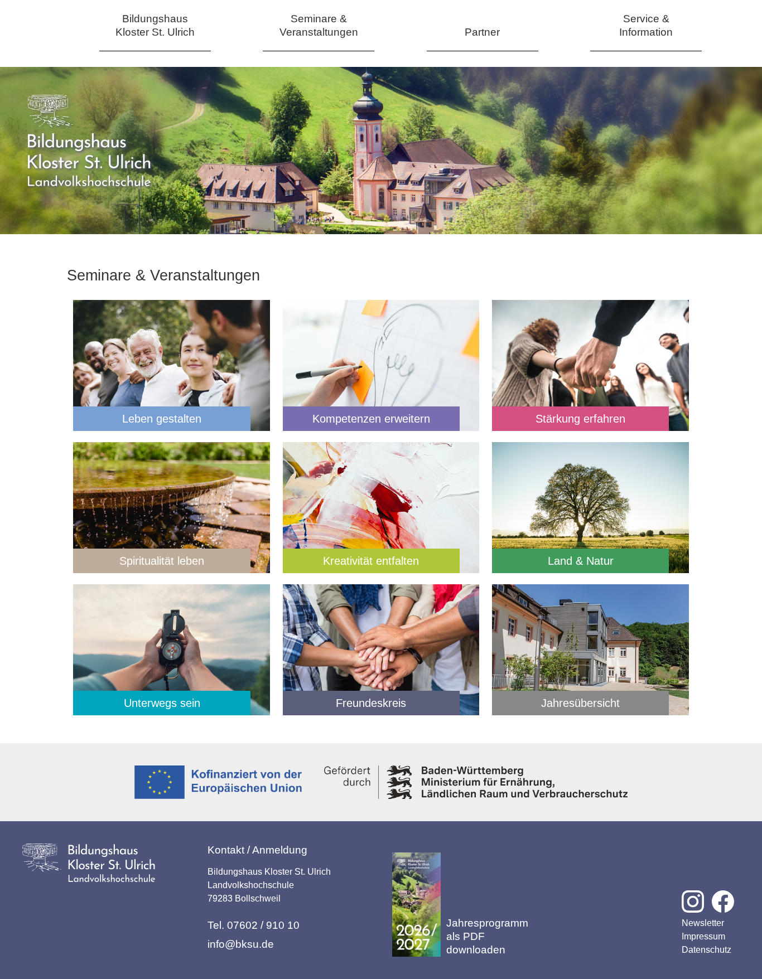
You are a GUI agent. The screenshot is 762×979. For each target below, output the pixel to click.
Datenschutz (706, 949)
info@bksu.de (241, 944)
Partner (482, 32)
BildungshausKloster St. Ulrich (155, 25)
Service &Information (646, 25)
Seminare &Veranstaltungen (318, 25)
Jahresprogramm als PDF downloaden (487, 936)
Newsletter (703, 923)
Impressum (703, 936)
